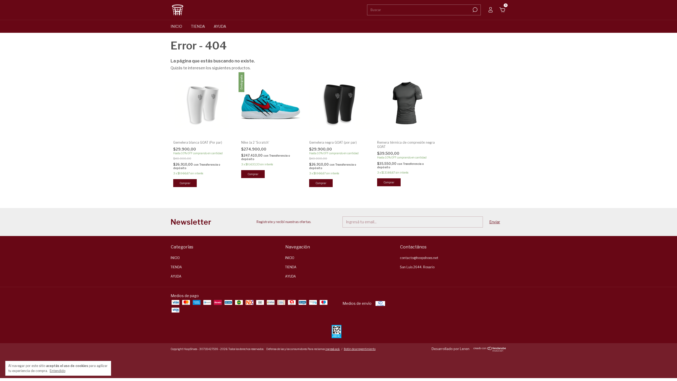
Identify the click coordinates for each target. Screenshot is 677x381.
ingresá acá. (332, 349)
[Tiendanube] (489, 350)
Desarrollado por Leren (450, 349)
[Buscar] (474, 9)
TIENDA (198, 26)
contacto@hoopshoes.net (419, 258)
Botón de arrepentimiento (360, 349)
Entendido (57, 371)
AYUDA (220, 26)
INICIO (176, 26)
